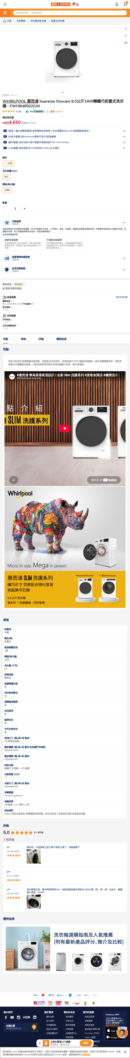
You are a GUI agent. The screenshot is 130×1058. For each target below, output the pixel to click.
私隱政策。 (86, 1054)
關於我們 (50, 1017)
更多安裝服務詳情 (10, 235)
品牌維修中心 (71, 1033)
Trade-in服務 (90, 1037)
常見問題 (69, 1037)
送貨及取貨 (89, 1017)
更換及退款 (89, 1025)
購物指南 (61, 339)
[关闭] (124, 1052)
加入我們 (50, 1021)
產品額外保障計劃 (92, 1029)
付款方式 (69, 1021)
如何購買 (69, 1017)
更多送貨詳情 (121, 297)
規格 (23, 339)
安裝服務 (88, 1021)
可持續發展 (51, 1025)
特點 (5, 339)
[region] (65, 1052)
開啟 (86, 1043)
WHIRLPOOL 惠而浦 (21, 101)
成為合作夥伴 (52, 1029)
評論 (41, 339)
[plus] (24, 209)
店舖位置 (10, 1025)
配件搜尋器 (70, 1025)
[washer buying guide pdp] (65, 949)
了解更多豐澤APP (115, 1024)
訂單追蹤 (69, 1029)
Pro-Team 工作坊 (92, 1033)
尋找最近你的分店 (13, 1028)
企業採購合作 (52, 1033)
